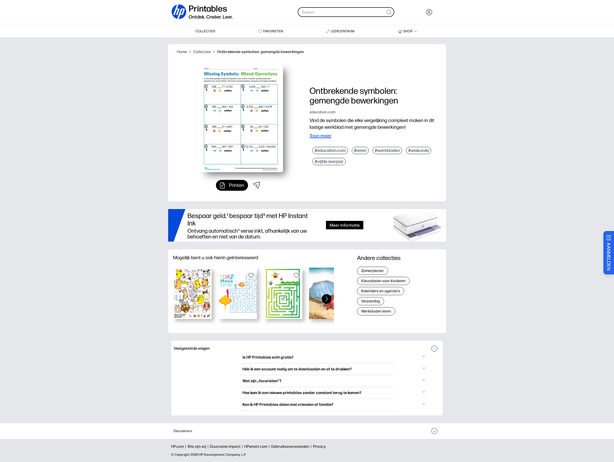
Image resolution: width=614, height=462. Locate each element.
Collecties (202, 51)
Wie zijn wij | (198, 446)
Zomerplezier (372, 270)
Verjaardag (370, 301)
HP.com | (179, 446)
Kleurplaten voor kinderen (383, 281)
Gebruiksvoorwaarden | (292, 446)
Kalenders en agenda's (380, 291)
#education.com (330, 150)
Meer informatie (345, 225)
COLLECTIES (205, 31)
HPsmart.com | (257, 446)
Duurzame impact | (227, 446)
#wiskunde (418, 150)
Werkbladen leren (376, 311)
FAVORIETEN (273, 31)
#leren (360, 150)
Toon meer (320, 136)
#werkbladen (387, 150)
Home (182, 51)
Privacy (319, 446)
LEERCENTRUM (342, 31)
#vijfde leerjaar (329, 161)
